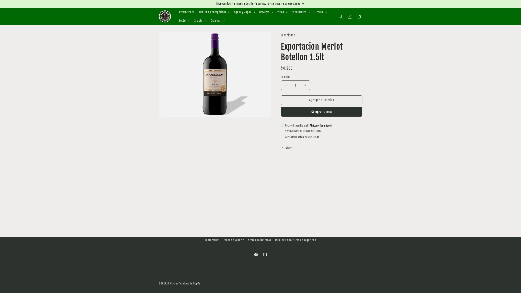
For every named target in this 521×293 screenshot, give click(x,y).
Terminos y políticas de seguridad (295, 240)
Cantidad (285, 77)
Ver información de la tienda (302, 137)
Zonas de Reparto (233, 240)
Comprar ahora (321, 112)
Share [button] (289, 148)
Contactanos (212, 240)
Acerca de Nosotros (259, 240)
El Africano (172, 283)
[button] (214, 12)
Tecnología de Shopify (189, 283)
